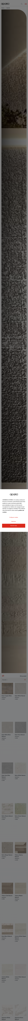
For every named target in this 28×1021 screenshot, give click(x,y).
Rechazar (13, 521)
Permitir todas (13, 525)
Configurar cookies (13, 517)
